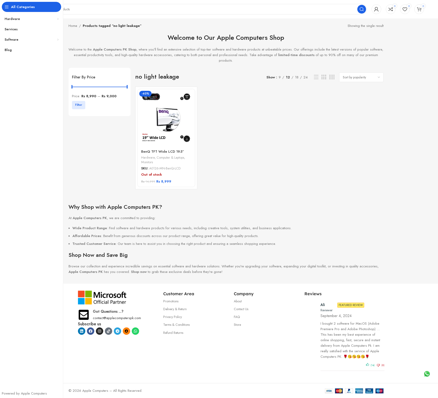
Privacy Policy (172, 317)
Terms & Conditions (176, 324)
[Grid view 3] (323, 77)
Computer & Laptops (170, 157)
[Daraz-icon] (126, 331)
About (238, 301)
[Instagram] (99, 331)
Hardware (148, 157)
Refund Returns (173, 332)
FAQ (237, 317)
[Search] (361, 9)
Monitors (147, 162)
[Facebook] (90, 331)
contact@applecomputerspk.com (117, 318)
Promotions (170, 301)
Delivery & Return (175, 309)
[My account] (376, 9)
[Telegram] (117, 331)
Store (237, 324)
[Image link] (102, 297)
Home (73, 25)
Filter (78, 105)
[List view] (316, 77)
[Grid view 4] (332, 77)
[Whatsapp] (135, 331)
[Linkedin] (81, 331)
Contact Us (241, 309)
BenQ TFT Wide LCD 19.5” (162, 151)
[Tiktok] (108, 331)
